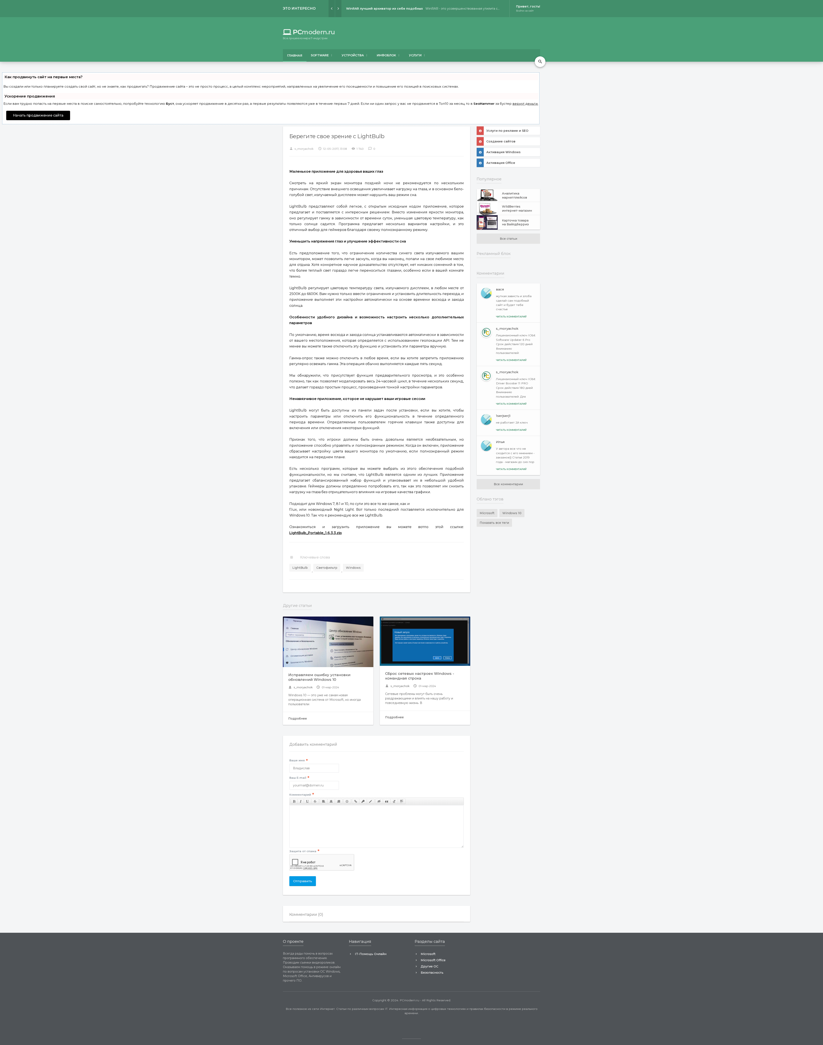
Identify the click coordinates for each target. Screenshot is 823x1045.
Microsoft (487, 513)
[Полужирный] (294, 801)
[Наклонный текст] (300, 801)
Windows (353, 568)
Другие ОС (429, 966)
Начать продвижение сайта (38, 115)
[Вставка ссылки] (355, 801)
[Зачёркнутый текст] (315, 801)
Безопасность (432, 973)
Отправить (302, 881)
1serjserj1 (503, 416)
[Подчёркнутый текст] (307, 801)
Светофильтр (326, 568)
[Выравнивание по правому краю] (338, 801)
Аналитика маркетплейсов (514, 195)
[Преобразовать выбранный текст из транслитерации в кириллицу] (394, 801)
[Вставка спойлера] (401, 801)
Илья (500, 442)
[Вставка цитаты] (386, 801)
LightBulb (300, 568)
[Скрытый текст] (379, 801)
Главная (294, 55)
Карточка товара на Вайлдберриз (515, 222)
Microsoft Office (433, 960)
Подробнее (297, 718)
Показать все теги (494, 523)
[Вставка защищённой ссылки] (363, 801)
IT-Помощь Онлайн (370, 954)
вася (500, 289)
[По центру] (331, 801)
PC (309, 32)
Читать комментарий (511, 316)
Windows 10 (511, 513)
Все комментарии (508, 484)
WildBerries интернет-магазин (517, 208)
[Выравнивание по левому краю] (323, 801)
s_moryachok (300, 687)
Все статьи (508, 239)
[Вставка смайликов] (347, 801)
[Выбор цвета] (370, 801)
